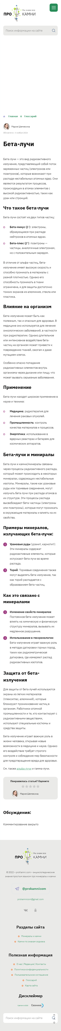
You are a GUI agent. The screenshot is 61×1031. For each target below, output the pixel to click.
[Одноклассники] (35, 910)
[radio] (23, 787)
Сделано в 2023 (23, 1005)
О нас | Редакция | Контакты (31, 964)
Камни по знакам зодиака (31, 941)
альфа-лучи (24, 768)
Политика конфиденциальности (31, 969)
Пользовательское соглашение (31, 974)
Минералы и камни (31, 936)
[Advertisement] (30, 80)
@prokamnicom (34, 888)
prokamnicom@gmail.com (30, 899)
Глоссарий (31, 980)
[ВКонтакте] (26, 910)
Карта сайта (31, 985)
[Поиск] (54, 30)
